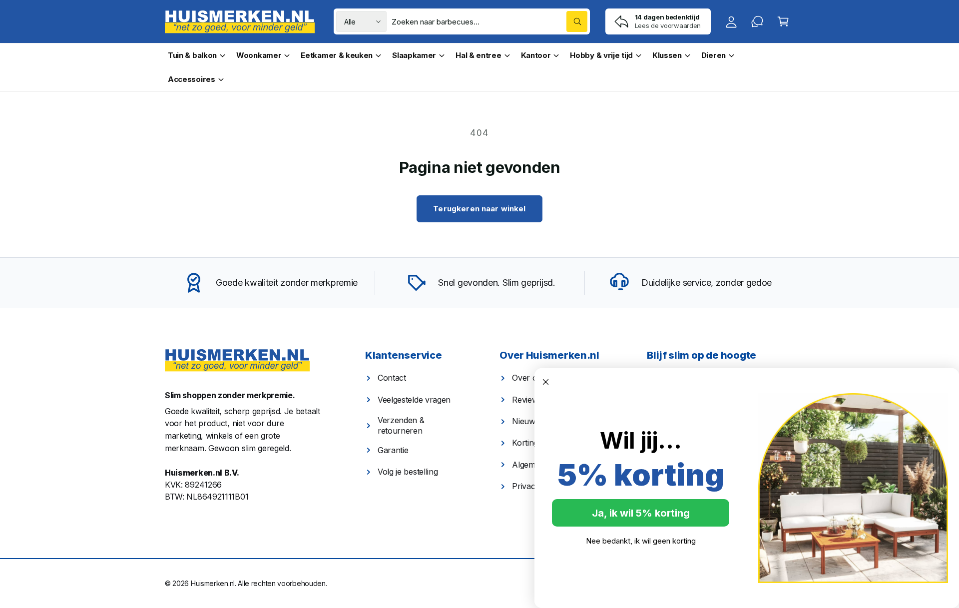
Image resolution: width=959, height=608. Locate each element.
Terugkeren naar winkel (479, 208)
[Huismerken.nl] (237, 360)
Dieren (713, 55)
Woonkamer (258, 55)
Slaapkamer (414, 55)
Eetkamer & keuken (337, 55)
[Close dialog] (545, 382)
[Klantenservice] (757, 21)
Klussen (667, 55)
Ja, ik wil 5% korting (641, 513)
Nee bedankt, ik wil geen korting (641, 541)
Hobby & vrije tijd (601, 55)
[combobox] (489, 21)
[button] (783, 21)
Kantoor (536, 55)
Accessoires (191, 79)
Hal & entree (478, 55)
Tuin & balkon (192, 55)
